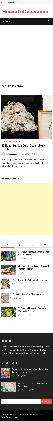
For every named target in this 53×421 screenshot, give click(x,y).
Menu (8, 21)
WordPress (6, 417)
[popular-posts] (7, 245)
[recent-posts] (20, 245)
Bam (16, 417)
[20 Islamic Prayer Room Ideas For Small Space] (8, 383)
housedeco (12, 154)
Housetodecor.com (24, 414)
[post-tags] (45, 245)
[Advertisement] (26, 52)
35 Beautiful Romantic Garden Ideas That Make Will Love (34, 309)
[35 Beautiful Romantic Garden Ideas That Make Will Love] (8, 308)
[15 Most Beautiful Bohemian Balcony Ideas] (5, 280)
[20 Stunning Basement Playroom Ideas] (5, 294)
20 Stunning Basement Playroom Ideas (27, 294)
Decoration (6, 142)
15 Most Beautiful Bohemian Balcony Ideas (31, 280)
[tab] (7, 245)
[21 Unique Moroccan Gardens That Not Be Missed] (8, 252)
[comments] (32, 245)
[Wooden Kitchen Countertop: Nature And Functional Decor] (5, 369)
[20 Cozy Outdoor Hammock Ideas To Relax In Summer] (8, 266)
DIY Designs (18, 142)
